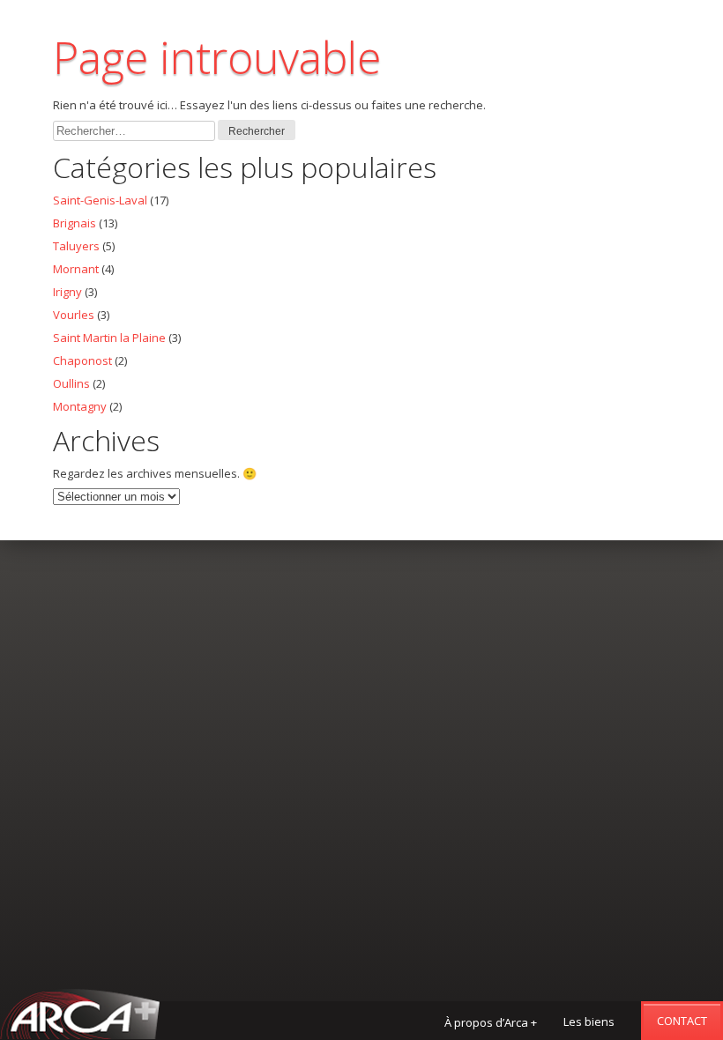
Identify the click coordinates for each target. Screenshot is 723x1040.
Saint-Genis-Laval (100, 200)
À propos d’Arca (490, 1022)
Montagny (80, 406)
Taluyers (76, 246)
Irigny (67, 292)
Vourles (73, 315)
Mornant (76, 269)
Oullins (71, 383)
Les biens (589, 1021)
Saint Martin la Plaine (109, 337)
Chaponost (82, 360)
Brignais (74, 223)
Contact (682, 1021)
